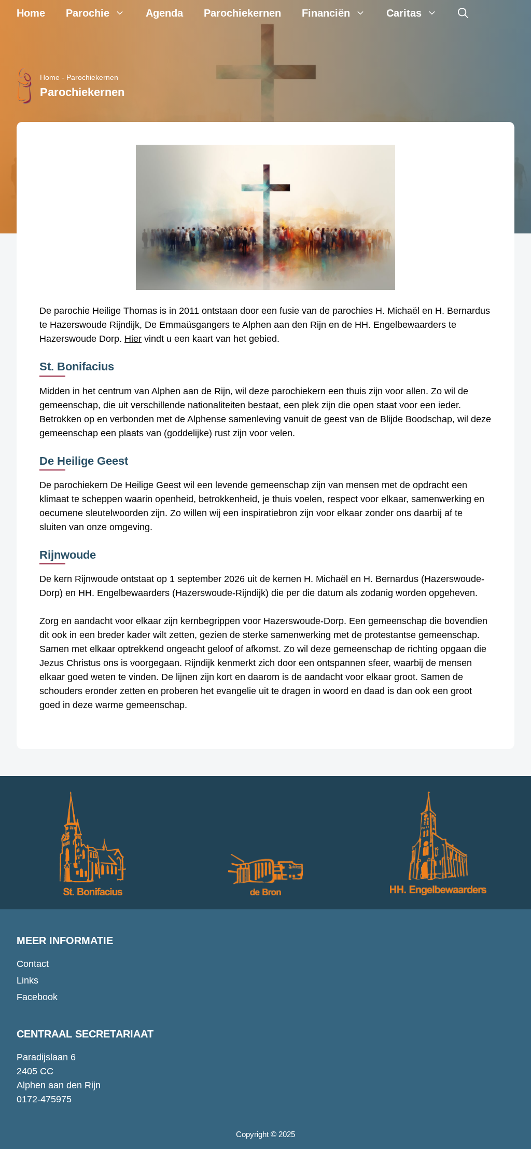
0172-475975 (44, 1099)
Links (27, 980)
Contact (33, 964)
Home (31, 13)
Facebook (37, 997)
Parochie (87, 13)
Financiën (326, 13)
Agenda (164, 13)
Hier (133, 339)
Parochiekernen (242, 13)
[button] (463, 13)
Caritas (404, 13)
